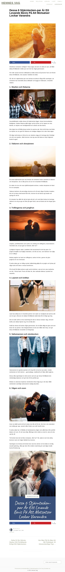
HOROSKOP (11, 532)
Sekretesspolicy (34, 568)
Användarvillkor (25, 568)
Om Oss (41, 568)
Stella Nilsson (17, 528)
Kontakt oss (47, 568)
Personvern (18, 568)
